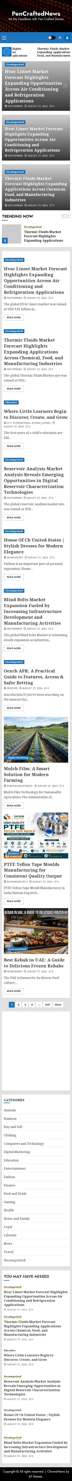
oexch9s (12, 688)
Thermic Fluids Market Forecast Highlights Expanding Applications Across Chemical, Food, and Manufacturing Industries (36, 189)
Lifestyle (10, 1235)
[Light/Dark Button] (52, 38)
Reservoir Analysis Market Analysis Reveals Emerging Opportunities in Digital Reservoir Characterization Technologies (34, 480)
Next (58, 1005)
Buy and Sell (13, 1127)
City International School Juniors (29, 423)
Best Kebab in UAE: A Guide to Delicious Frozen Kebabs (34, 963)
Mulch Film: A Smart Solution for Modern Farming (27, 774)
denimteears (15, 557)
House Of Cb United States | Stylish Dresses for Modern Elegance (34, 546)
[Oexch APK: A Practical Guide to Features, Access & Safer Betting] (36, 662)
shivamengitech (17, 881)
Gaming (9, 1202)
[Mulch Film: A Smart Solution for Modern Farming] (36, 740)
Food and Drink (17, 949)
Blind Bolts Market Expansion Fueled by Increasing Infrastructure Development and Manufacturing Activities (33, 611)
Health (9, 1210)
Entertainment (15, 1168)
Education (11, 402)
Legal (8, 1227)
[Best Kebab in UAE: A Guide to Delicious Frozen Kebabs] (36, 931)
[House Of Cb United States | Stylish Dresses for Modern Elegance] (36, 531)
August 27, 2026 (38, 106)
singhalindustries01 (20, 786)
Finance (9, 1185)
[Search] (60, 37)
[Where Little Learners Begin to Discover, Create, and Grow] (36, 402)
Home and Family (17, 1218)
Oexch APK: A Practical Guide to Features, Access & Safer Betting (34, 676)
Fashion (9, 1177)
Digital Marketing (18, 757)
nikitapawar (15, 106)
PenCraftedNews (36, 13)
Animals (10, 1110)
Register (67, 38)
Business (13, 853)
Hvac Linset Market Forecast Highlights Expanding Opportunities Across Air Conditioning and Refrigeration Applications (33, 86)
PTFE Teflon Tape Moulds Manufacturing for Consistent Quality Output (33, 870)
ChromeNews (56, 1471)
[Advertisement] (36, 1051)
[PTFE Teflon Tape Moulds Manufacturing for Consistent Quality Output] (36, 835)
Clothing (10, 1135)
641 (47, 1005)
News (8, 1243)
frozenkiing (14, 971)
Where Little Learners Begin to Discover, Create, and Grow (36, 414)
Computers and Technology (24, 1144)
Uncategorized (15, 64)
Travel (8, 1252)
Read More (14, 317)
